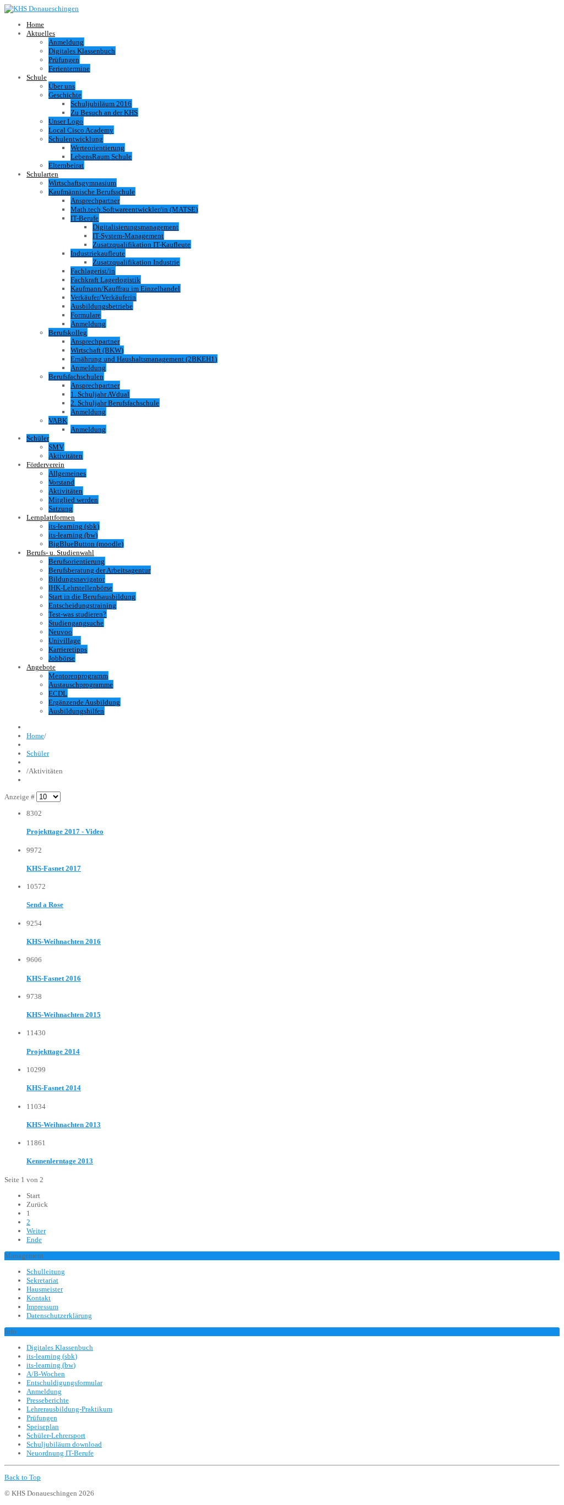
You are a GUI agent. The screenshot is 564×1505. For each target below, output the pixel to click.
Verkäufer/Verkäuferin (103, 297)
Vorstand (61, 482)
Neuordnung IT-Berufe (60, 1453)
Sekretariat (42, 1280)
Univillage (64, 640)
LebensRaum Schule (101, 156)
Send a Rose (44, 904)
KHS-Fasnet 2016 (53, 978)
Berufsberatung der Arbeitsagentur (99, 570)
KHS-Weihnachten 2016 (63, 941)
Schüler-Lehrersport (55, 1435)
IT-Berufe (84, 218)
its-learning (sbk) (73, 526)
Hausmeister (44, 1289)
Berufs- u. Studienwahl (60, 552)
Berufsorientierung (76, 561)
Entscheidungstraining (82, 605)
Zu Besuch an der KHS (104, 112)
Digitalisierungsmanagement (135, 227)
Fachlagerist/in (92, 271)
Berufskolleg (67, 332)
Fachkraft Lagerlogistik (105, 280)
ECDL (57, 693)
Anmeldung (66, 42)
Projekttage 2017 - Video (65, 831)
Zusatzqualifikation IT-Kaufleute (142, 244)
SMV (56, 447)
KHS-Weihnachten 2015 (63, 1014)
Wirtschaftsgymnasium (82, 183)
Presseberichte (47, 1400)
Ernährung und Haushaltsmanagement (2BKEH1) (143, 359)
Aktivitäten (65, 456)
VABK (57, 420)
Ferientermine (69, 68)
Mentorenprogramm (78, 676)
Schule (36, 77)
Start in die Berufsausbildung (91, 596)
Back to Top (22, 1477)
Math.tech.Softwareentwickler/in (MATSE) (134, 209)
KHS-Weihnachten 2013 (63, 1124)
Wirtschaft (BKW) (96, 350)
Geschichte (65, 95)
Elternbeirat (66, 165)
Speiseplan (42, 1426)
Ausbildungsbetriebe (101, 306)
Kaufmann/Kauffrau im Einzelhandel (125, 288)
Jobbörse (61, 658)
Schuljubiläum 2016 (101, 104)
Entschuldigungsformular (64, 1382)
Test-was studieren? (77, 614)
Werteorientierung (97, 148)
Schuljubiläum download (64, 1444)
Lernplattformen (50, 517)
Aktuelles (40, 33)
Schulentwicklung (75, 139)
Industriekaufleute (97, 253)
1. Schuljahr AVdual (99, 394)
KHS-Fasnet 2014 (53, 1088)
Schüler (37, 438)
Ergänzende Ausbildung (84, 702)
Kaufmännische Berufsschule (91, 192)
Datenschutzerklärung (59, 1315)
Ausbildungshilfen (76, 711)
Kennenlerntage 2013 (59, 1161)
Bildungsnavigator (76, 579)
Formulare (85, 315)
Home (35, 24)
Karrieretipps (67, 649)
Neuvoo (60, 632)
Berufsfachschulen (76, 376)
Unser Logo (65, 121)
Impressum (42, 1307)
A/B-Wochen (45, 1374)
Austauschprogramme (80, 684)
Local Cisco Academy (80, 130)
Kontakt (38, 1298)
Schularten (42, 174)
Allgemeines (67, 473)
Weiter (36, 1231)
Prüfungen (63, 60)
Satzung (60, 508)
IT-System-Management (128, 236)
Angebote (41, 667)
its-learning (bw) (72, 535)
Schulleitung (45, 1271)
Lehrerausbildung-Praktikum (69, 1409)
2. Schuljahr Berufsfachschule (114, 403)
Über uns (61, 86)
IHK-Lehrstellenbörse (80, 588)
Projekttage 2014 (53, 1051)
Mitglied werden (73, 500)
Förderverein (45, 464)
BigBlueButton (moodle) (85, 544)
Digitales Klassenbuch (81, 51)
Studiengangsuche (76, 623)
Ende (34, 1239)
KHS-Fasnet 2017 (53, 868)
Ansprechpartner (95, 200)
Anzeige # (20, 797)
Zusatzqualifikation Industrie (136, 262)
